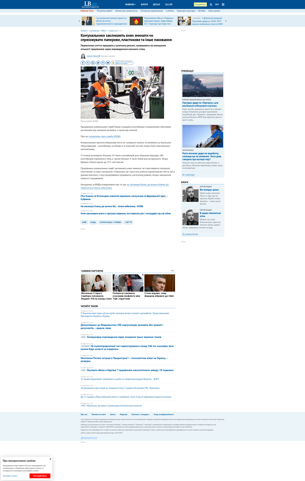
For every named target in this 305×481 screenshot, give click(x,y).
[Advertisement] (128, 247)
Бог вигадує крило (209, 189)
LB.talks (201, 10)
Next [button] (225, 21)
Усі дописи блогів (190, 234)
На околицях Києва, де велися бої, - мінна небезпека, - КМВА (112, 206)
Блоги (144, 4)
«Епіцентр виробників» (152, 10)
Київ (84, 222)
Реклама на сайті (99, 414)
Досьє (156, 4)
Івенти (113, 414)
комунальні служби (110, 222)
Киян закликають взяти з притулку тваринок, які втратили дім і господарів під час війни (126, 213)
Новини (129, 4)
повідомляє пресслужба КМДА (104, 136)
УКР (217, 4)
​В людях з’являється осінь (210, 214)
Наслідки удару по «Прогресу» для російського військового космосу (200, 104)
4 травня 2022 (113, 31)
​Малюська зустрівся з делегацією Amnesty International (112, 405)
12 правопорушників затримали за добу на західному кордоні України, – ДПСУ (120, 379)
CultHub (170, 10)
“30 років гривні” (104, 10)
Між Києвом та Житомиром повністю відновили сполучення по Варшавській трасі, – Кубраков (124, 197)
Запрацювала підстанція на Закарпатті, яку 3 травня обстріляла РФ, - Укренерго (120, 388)
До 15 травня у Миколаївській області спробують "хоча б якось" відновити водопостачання (126, 396)
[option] (105, 21)
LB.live (169, 4)
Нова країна (214, 10)
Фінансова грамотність (126, 10)
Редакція (123, 414)
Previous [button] (79, 21)
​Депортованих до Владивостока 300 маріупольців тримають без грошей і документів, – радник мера (122, 326)
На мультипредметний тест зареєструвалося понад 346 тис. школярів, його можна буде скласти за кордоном (127, 347)
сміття (128, 222)
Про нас (84, 414)
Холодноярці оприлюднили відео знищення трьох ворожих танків (121, 337)
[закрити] (50, 459)
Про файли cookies (10, 476)
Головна (84, 30)
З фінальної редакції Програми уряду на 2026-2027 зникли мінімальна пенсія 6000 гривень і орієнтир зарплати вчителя (207, 24)
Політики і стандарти (140, 414)
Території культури (186, 10)
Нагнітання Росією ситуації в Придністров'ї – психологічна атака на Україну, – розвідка (124, 359)
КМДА (93, 222)
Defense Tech (87, 10)
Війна (104, 30)
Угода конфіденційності (164, 414)
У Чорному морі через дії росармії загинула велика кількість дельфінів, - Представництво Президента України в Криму (125, 315)
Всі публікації (188, 174)
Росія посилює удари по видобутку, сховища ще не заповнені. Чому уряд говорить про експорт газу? (201, 156)
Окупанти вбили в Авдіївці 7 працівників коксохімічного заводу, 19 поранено (127, 370)
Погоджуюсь (40, 476)
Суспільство (94, 30)
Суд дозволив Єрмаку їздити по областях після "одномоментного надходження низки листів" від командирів (111, 22)
